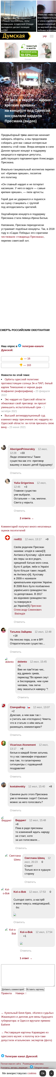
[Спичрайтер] (3, 707)
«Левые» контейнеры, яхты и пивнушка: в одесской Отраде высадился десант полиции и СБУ (17, 25)
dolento (22, 661)
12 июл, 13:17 (33, 539)
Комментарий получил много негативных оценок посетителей (26, 528)
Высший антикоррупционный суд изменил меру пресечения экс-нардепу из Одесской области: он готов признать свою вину (27, 421)
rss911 (18, 539)
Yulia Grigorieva (24, 482)
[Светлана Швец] (13, 860)
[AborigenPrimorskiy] (3, 449)
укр (45, 36)
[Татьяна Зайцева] (3, 632)
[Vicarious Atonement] (3, 745)
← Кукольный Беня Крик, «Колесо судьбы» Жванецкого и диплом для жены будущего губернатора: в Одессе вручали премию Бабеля (27, 1018)
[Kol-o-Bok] (5, 893)
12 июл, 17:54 (44, 932)
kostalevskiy (17, 786)
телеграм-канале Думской (22, 348)
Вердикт (20, 820)
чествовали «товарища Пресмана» (22, 236)
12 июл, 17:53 (37, 891)
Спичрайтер (17, 707)
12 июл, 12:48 (43, 631)
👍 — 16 (25, 358)
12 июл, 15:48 (37, 820)
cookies (31, 1073)
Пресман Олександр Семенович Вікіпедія (28, 609)
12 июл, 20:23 (38, 860)
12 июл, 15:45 (38, 661)
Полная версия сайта (11, 1064)
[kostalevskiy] (3, 786)
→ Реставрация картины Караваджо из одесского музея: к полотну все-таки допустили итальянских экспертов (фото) (26, 1036)
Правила (6, 993)
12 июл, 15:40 (36, 786)
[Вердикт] (6, 820)
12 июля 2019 (17, 95)
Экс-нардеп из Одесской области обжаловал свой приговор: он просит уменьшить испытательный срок (23, 403)
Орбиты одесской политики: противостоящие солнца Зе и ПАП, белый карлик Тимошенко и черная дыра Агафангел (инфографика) (27, 385)
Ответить (15, 473)
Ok (42, 1073)
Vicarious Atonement (23, 744)
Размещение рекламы (33, 1064)
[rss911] (7, 539)
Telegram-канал (41, 1068)
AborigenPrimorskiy (22, 449)
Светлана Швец (35, 858)
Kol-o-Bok (20, 891)
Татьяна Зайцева (21, 631)
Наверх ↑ (21, 993)
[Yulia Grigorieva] (7, 483)
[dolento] (9, 662)
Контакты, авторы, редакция (14, 1068)
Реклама (28, 59)
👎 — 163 (25, 365)
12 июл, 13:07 (41, 707)
